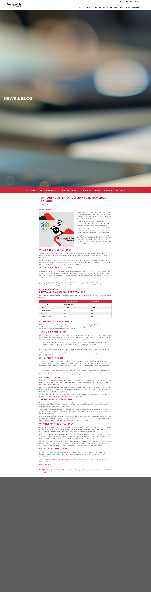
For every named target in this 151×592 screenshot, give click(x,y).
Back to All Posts (45, 465)
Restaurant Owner (69, 190)
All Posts (30, 190)
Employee (120, 190)
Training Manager (47, 190)
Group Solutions (105, 7)
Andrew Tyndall (46, 209)
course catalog (65, 459)
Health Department (91, 190)
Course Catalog (91, 7)
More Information (132, 7)
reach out (78, 459)
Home (80, 7)
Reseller (108, 190)
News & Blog (118, 7)
